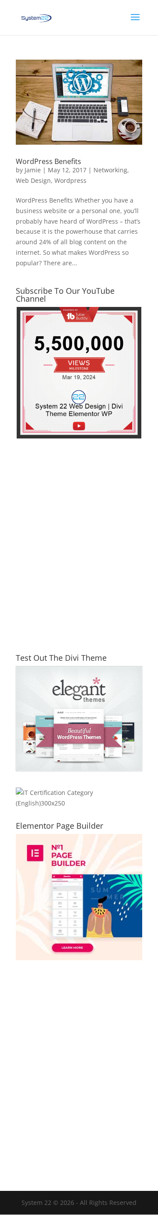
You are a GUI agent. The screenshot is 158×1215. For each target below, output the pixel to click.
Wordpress (70, 180)
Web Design (33, 180)
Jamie (33, 170)
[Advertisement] (79, 552)
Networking (110, 170)
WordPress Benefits (48, 161)
